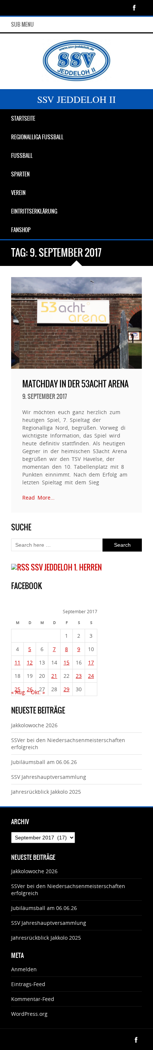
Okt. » (38, 692)
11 (17, 662)
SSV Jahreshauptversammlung (48, 776)
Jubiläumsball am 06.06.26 (44, 761)
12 (30, 662)
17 (91, 662)
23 (79, 675)
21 (54, 675)
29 (66, 689)
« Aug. (18, 692)
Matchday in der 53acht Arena (75, 384)
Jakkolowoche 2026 (34, 725)
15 (66, 662)
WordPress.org (29, 1013)
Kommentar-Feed (32, 998)
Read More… (38, 497)
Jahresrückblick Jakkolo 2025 (46, 791)
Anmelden (24, 969)
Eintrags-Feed (28, 984)
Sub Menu (22, 24)
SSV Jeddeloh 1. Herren (66, 567)
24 (91, 675)
